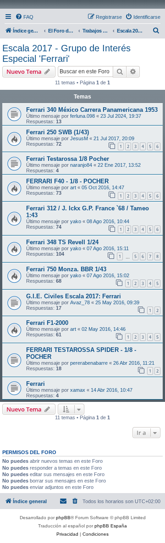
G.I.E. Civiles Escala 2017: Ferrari (73, 296)
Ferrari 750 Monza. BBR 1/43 (66, 269)
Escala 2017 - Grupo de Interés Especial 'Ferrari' (66, 53)
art (73, 187)
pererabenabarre (89, 363)
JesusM (79, 138)
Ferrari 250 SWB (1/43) (57, 132)
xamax (77, 390)
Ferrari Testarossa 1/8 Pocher (67, 158)
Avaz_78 (80, 302)
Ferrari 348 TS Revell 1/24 (62, 242)
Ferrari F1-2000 (47, 322)
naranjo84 (81, 165)
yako (75, 221)
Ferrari (35, 383)
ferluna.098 (82, 116)
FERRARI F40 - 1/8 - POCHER (67, 181)
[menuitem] (24, 16)
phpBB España (110, 525)
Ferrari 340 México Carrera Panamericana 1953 (92, 109)
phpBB (63, 517)
